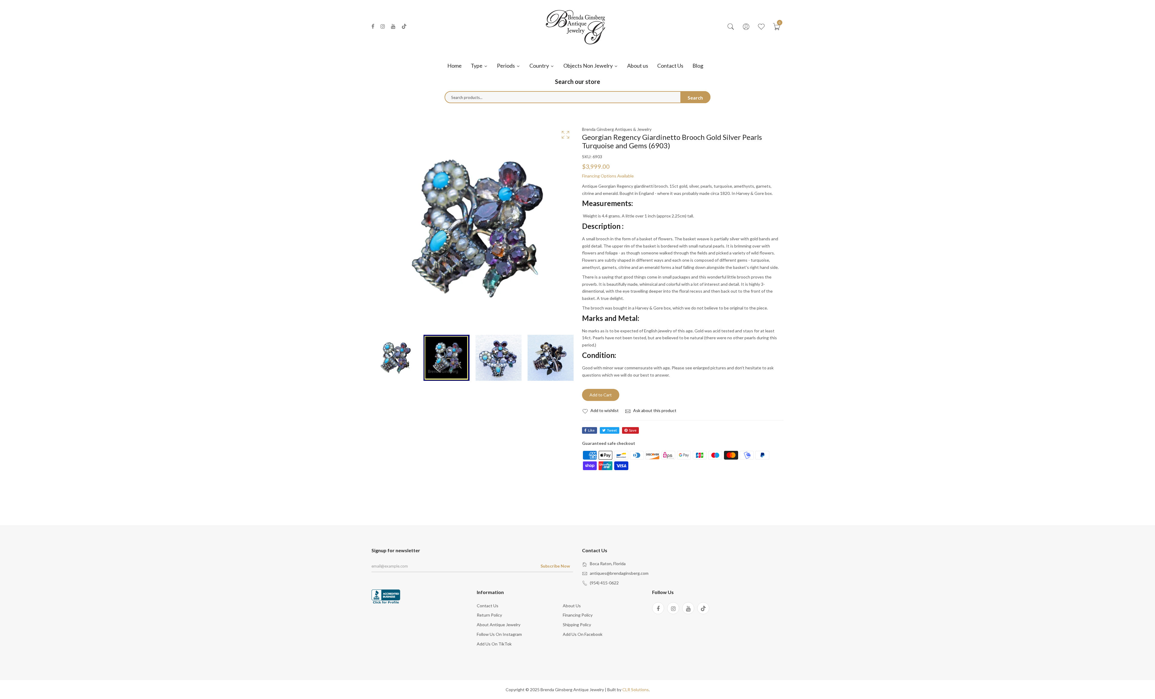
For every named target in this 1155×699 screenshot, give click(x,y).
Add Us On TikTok (494, 643)
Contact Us (670, 65)
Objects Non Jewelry (588, 65)
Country (539, 65)
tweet (612, 430)
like (591, 430)
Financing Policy (578, 614)
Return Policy (489, 614)
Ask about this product (654, 410)
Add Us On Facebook (582, 634)
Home (454, 65)
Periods (506, 65)
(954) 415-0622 (604, 582)
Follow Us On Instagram (499, 634)
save (632, 430)
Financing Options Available (608, 175)
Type (477, 65)
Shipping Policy (577, 624)
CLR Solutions (635, 689)
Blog (697, 65)
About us (637, 65)
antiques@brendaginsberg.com (619, 573)
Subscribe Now (555, 565)
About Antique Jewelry (498, 624)
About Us (572, 605)
